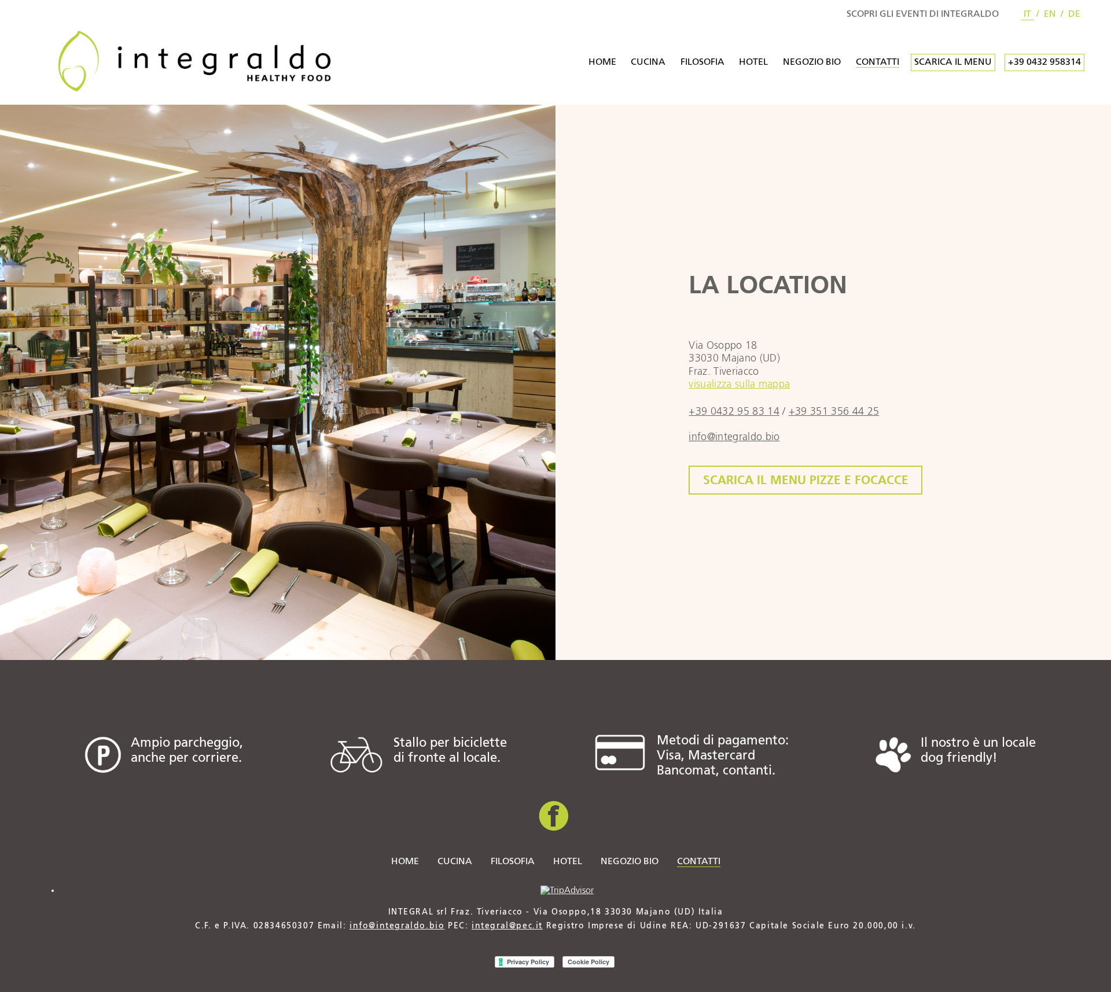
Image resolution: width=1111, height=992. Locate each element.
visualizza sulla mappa (739, 384)
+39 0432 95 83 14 (734, 412)
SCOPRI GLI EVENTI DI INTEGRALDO (923, 14)
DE (1074, 14)
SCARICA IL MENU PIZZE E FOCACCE (805, 480)
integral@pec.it (507, 926)
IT (1027, 14)
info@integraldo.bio (397, 926)
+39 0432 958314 (1044, 62)
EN (1050, 14)
